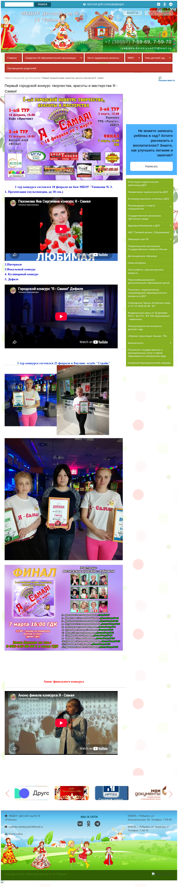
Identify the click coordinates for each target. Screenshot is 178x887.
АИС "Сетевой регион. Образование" (149, 232)
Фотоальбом (35, 78)
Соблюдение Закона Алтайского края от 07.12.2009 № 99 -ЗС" (149, 304)
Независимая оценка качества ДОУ (148, 192)
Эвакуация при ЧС (137, 239)
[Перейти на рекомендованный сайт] (32, 799)
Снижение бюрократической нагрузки (149, 362)
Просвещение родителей (21, 68)
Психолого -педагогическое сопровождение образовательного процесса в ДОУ (147, 292)
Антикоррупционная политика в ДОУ (148, 198)
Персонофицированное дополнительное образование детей (148, 281)
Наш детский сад (154, 58)
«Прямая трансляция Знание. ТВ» (147, 336)
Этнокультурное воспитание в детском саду (145, 328)
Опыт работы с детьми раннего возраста (146, 271)
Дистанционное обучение (142, 256)
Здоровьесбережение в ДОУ (143, 225)
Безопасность (134, 343)
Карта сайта (15, 833)
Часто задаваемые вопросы (103, 57)
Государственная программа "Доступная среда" (144, 217)
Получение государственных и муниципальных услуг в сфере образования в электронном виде (147, 352)
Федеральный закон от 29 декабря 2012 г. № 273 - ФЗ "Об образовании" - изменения (149, 315)
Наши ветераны (137, 262)
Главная (12, 57)
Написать (151, 166)
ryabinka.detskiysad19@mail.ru (25, 826)
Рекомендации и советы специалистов (140, 207)
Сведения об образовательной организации (49, 58)
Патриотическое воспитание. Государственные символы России (147, 248)
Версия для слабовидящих (105, 4)
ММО (129, 58)
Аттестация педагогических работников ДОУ (143, 183)
